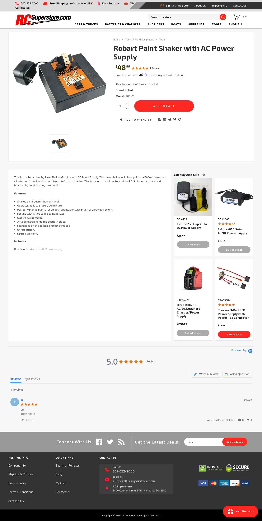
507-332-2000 (29, 3)
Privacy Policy (17, 483)
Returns (28, 474)
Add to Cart (234, 334)
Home (116, 39)
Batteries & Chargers (123, 24)
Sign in (170, 5)
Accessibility (16, 500)
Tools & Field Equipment (139, 39)
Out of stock (193, 244)
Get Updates (234, 441)
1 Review (154, 68)
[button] (28, 420)
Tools (217, 24)
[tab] (206, 374)
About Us (200, 5)
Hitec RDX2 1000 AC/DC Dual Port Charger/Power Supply (189, 310)
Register (183, 5)
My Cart (61, 483)
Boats (176, 24)
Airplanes (196, 24)
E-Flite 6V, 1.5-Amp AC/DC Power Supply (232, 231)
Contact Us (240, 5)
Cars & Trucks (86, 24)
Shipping (13, 474)
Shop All (236, 24)
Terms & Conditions (20, 492)
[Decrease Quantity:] (127, 108)
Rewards (111, 3)
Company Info (17, 465)
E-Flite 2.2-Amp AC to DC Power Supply (192, 226)
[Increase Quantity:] (127, 104)
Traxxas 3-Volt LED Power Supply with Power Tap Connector (233, 313)
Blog (59, 474)
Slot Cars (156, 24)
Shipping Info (219, 5)
